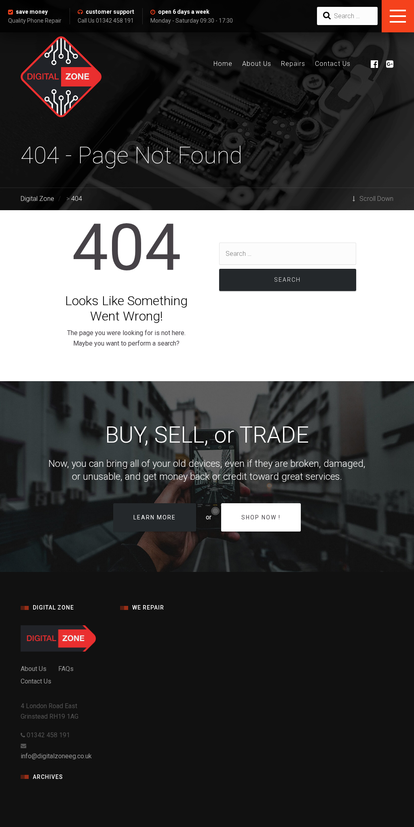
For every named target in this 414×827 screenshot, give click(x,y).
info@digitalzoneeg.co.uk (56, 756)
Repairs (293, 64)
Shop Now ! (261, 517)
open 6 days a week (183, 11)
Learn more (154, 517)
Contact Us (333, 64)
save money (32, 11)
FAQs (66, 669)
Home (222, 64)
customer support (110, 11)
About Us (256, 64)
